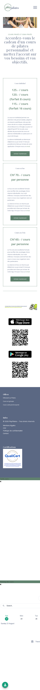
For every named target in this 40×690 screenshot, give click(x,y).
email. (28, 146)
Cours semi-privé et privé (11, 405)
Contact (6, 433)
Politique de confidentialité (13, 431)
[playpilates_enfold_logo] (16, 7)
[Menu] (34, 7)
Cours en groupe (8, 401)
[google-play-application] (20, 354)
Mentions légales (9, 425)
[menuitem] (34, 7)
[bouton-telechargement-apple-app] (20, 321)
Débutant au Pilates (9, 398)
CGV (4, 428)
